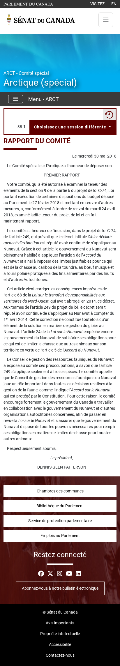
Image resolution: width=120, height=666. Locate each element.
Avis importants (60, 623)
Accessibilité (60, 644)
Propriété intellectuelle (60, 633)
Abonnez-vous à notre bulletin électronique (60, 588)
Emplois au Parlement (60, 535)
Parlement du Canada (29, 4)
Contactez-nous (60, 655)
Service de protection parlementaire (60, 520)
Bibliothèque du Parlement (60, 506)
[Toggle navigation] (105, 20)
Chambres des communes (60, 491)
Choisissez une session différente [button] (70, 127)
